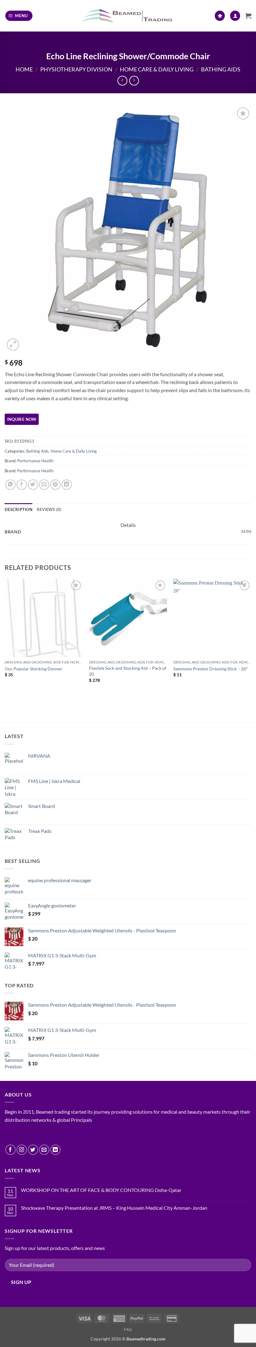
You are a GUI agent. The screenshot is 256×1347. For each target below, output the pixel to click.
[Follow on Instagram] (22, 1150)
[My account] (235, 16)
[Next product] (122, 80)
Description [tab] (18, 509)
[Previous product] (134, 80)
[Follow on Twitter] (33, 1150)
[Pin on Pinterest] (55, 484)
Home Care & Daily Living (157, 69)
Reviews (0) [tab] (49, 509)
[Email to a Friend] (44, 484)
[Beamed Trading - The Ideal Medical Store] (128, 16)
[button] (19, 16)
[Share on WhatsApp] (10, 484)
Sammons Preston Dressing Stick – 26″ (210, 668)
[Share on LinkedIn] (67, 484)
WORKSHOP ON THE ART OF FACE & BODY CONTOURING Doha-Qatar (101, 1190)
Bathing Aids (220, 69)
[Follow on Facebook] (10, 1150)
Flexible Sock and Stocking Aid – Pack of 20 (127, 671)
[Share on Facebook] (22, 484)
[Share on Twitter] (33, 484)
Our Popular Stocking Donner (33, 668)
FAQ (128, 1329)
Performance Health (35, 460)
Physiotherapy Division (76, 69)
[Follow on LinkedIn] (55, 1150)
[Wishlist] (220, 16)
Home (24, 69)
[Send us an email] (44, 1150)
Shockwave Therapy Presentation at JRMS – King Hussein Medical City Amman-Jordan (114, 1208)
